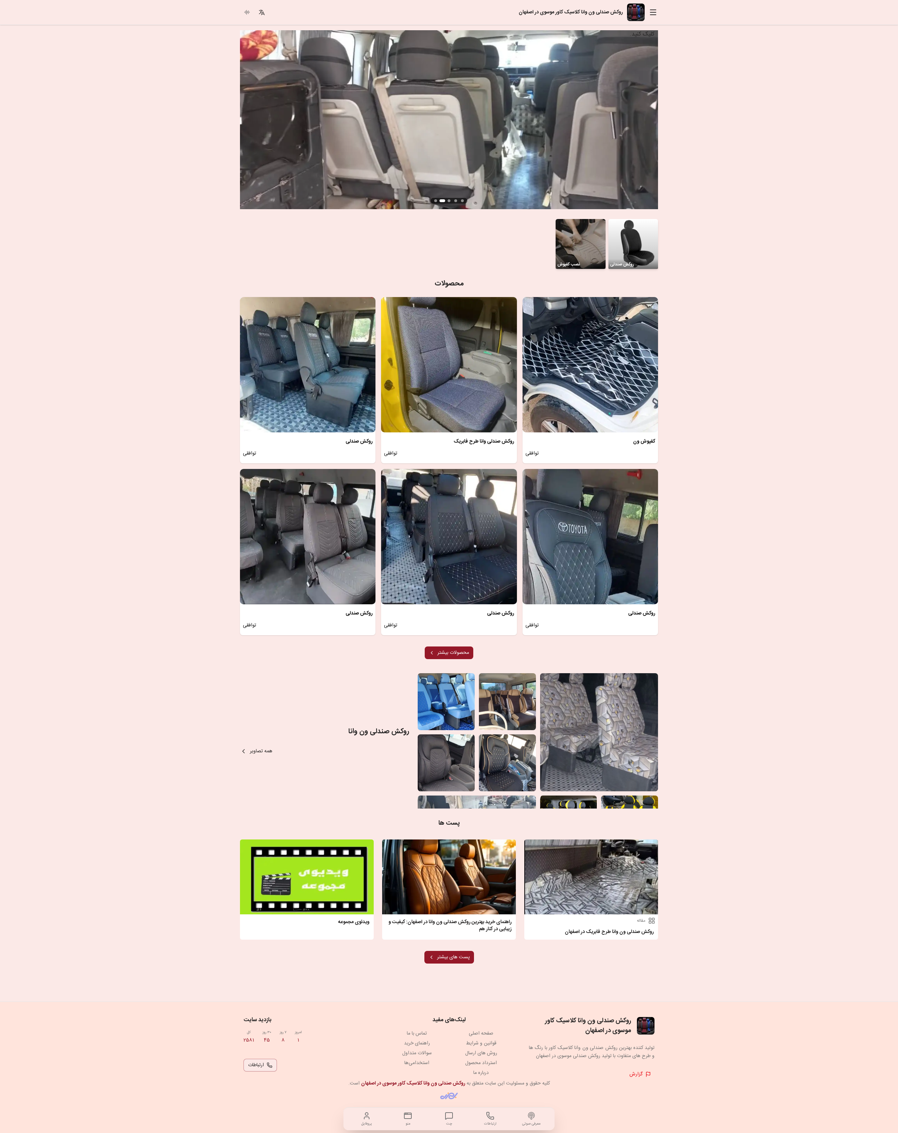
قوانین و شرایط (481, 1043)
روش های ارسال (481, 1053)
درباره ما (481, 1072)
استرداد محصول (481, 1063)
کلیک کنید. (642, 34)
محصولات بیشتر (453, 653)
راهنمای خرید (417, 1043)
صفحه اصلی (481, 1033)
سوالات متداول (417, 1053)
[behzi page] (449, 1096)
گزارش (636, 1074)
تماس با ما (417, 1033)
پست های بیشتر (453, 957)
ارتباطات (256, 1065)
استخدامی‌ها (416, 1063)
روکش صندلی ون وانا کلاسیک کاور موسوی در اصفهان (413, 1083)
